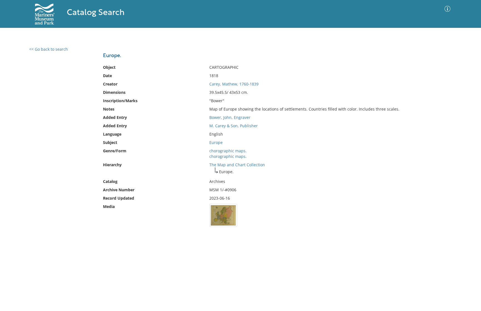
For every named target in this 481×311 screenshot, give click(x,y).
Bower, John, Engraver (230, 117)
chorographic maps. (228, 150)
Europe (216, 142)
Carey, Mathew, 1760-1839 (234, 84)
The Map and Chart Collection (237, 164)
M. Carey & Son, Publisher (233, 125)
